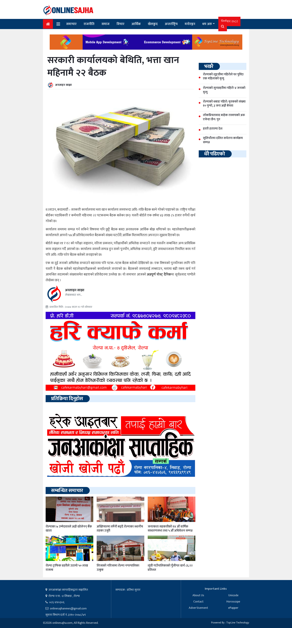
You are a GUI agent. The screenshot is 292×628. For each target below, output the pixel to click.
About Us (198, 595)
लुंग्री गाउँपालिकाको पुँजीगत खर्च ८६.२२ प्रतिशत (170, 567)
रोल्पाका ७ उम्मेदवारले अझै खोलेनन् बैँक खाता (69, 528)
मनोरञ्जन (190, 24)
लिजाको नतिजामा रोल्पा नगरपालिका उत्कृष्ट (118, 567)
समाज (106, 24)
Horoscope (233, 601)
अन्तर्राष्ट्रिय (171, 24)
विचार (120, 24)
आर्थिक (136, 24)
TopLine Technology (237, 622)
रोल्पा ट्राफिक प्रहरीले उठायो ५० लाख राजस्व (67, 567)
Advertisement (198, 607)
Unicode (233, 595)
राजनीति (89, 24)
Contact (198, 601)
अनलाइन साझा (63, 85)
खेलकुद (153, 24)
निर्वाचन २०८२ (229, 21)
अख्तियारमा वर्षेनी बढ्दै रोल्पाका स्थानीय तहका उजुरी (120, 528)
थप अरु (207, 24)
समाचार (71, 24)
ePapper (233, 607)
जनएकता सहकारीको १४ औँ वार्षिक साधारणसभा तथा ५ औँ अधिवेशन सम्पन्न (170, 528)
